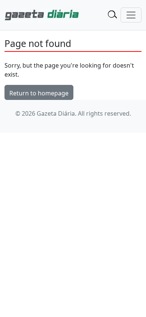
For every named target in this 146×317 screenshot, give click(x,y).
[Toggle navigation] (131, 15)
